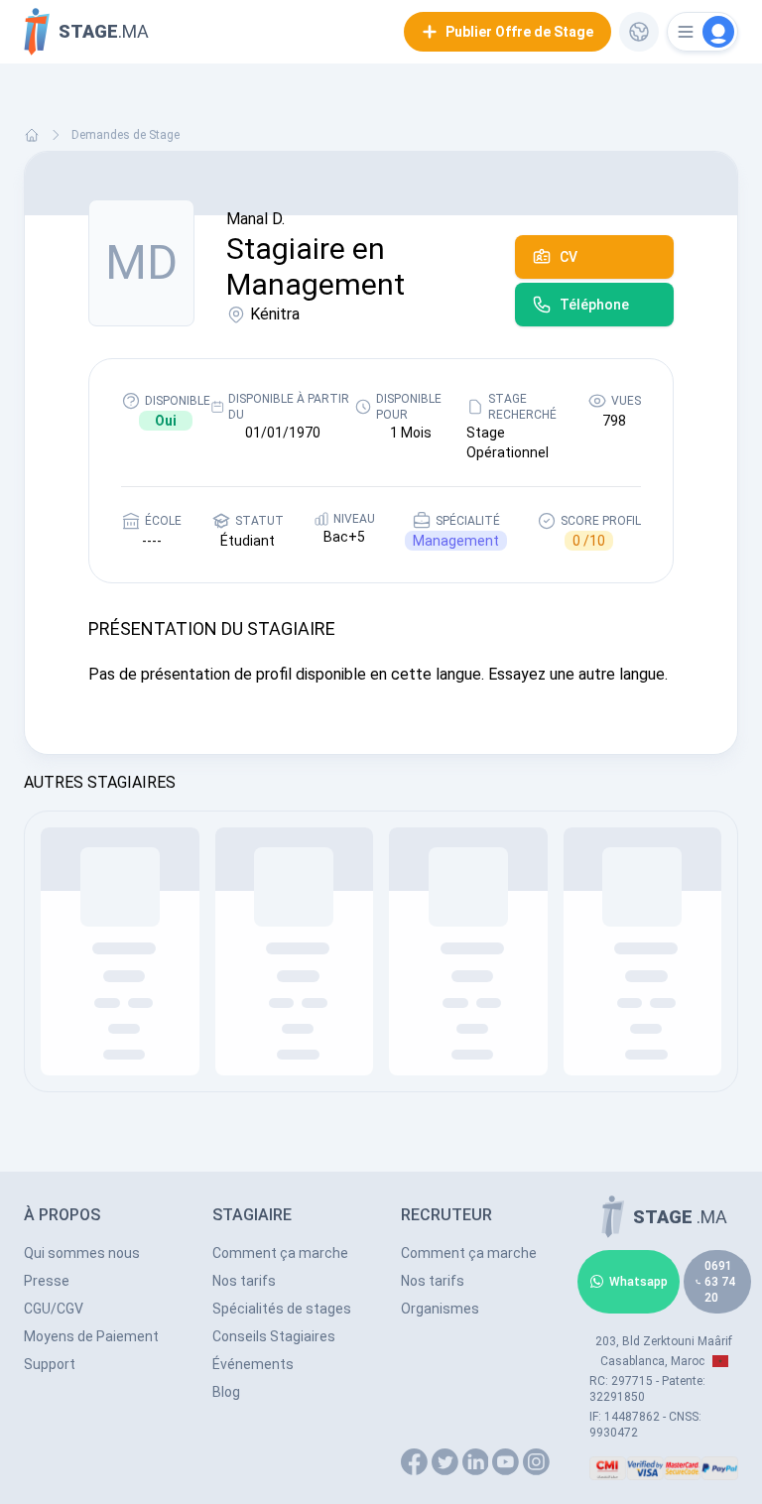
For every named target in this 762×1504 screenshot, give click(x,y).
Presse (46, 1281)
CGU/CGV (53, 1308)
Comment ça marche (280, 1253)
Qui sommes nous (82, 1253)
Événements (253, 1364)
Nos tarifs (244, 1281)
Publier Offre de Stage (519, 32)
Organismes (440, 1308)
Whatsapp (638, 1282)
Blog (226, 1392)
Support (49, 1364)
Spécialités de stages (281, 1308)
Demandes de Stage (125, 135)
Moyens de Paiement (91, 1336)
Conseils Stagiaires (273, 1336)
